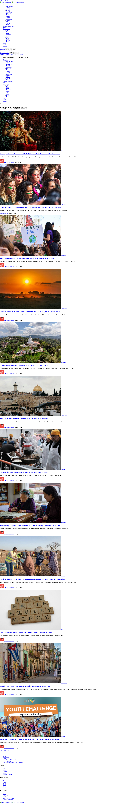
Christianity (9, 12)
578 (5, 750)
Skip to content (3, 0)
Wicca (7, 24)
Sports (7, 36)
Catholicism (64, 204)
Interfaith (63, 576)
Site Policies (6, 757)
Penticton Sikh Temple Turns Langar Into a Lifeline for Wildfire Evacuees (24, 472)
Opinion (5, 46)
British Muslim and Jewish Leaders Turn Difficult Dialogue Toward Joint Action (26, 632)
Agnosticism (9, 6)
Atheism (8, 7)
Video (4, 27)
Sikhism (8, 22)
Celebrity (8, 34)
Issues (4, 44)
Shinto (8, 20)
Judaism (8, 17)
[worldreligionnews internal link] (12, 2)
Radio (7, 39)
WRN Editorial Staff (9, 162)
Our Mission (6, 795)
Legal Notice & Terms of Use (10, 759)
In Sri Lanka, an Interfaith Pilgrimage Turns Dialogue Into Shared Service (24, 365)
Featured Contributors (8, 26)
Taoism (8, 23)
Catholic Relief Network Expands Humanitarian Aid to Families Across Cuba (25, 686)
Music (7, 31)
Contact (5, 796)
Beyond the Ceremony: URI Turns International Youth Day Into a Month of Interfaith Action (30, 739)
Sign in (2, 53)
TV (7, 30)
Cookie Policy (6, 758)
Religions (5, 4)
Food (7, 41)
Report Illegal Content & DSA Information (13, 762)
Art (7, 37)
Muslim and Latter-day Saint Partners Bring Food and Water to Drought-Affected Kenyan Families (32, 579)
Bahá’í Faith (9, 9)
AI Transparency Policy (9, 761)
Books (8, 40)
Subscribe (2, 49)
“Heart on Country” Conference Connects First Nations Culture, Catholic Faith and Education (30, 207)
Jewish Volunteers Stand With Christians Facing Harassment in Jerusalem (24, 418)
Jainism (8, 16)
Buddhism (8, 10)
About (4, 794)
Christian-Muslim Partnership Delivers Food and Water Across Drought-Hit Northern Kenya (30, 312)
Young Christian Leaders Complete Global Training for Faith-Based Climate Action (27, 258)
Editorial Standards (8, 799)
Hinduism (8, 13)
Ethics (4, 43)
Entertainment (6, 29)
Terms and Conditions (8, 798)
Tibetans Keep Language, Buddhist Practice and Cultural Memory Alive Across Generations (30, 525)
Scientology (9, 19)
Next (8, 750)
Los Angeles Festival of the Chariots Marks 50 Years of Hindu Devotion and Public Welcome (30, 154)
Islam (7, 14)
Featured (63, 736)
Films (7, 33)
